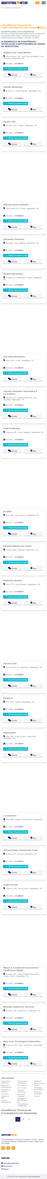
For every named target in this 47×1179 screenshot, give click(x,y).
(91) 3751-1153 (11, 861)
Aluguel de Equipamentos (6, 1086)
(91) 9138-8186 (11, 592)
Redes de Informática (38, 1093)
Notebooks (38, 1081)
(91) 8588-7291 (11, 709)
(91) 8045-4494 (11, 983)
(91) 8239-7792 (11, 368)
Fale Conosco (7, 1166)
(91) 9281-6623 (11, 405)
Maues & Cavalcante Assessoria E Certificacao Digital (21, 969)
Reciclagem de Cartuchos (39, 1088)
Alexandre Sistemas (14, 239)
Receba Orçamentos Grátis (17, 69)
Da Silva (7, 511)
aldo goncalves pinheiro (16, 204)
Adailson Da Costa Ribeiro (17, 52)
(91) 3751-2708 (11, 285)
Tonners (37, 1096)
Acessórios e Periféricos (5, 1082)
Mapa (34, 75)
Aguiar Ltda (9, 121)
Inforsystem (9, 732)
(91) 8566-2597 (11, 133)
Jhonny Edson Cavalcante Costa (20, 850)
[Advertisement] (23, 15)
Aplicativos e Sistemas (5, 1090)
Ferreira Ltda (10, 663)
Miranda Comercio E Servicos (19, 1007)
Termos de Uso (23, 1176)
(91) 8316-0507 (11, 216)
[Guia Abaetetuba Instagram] (14, 1148)
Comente (14, 75)
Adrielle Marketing (13, 87)
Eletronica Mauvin (13, 580)
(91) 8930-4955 (11, 1018)
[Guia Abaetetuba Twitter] (9, 1148)
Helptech (8, 698)
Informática (22, 1085)
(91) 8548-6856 (11, 64)
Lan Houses (22, 1088)
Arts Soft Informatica (14, 356)
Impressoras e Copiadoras (23, 1082)
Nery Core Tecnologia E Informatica (22, 1041)
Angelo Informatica (13, 273)
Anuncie (6, 1169)
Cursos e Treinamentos (6, 1101)
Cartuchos (5, 1094)
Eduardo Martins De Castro (17, 546)
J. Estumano (10, 815)
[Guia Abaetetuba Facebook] (3, 1148)
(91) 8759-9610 (11, 440)
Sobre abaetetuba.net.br (11, 1163)
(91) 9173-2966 (11, 675)
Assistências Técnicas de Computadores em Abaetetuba (19, 1112)
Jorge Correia (10, 884)
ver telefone (19, 64)
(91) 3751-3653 (11, 557)
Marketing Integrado (21, 1095)
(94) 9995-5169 (11, 896)
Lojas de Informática (22, 1091)
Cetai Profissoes (12, 428)
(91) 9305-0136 (11, 744)
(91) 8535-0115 (11, 1052)
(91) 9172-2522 (11, 523)
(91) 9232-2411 (11, 250)
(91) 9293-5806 (11, 827)
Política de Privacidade (34, 1176)
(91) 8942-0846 (11, 98)
